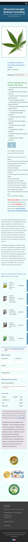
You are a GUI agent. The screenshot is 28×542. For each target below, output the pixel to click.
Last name (18, 358)
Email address (5, 372)
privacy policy (21, 418)
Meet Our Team (7, 505)
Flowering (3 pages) (16, 100)
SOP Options (10, 75)
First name (4, 358)
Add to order (11, 145)
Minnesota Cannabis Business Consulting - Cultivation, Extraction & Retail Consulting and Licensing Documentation (14, 534)
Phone (3, 365)
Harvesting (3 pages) (17, 110)
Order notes (7, 383)
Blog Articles (6, 506)
